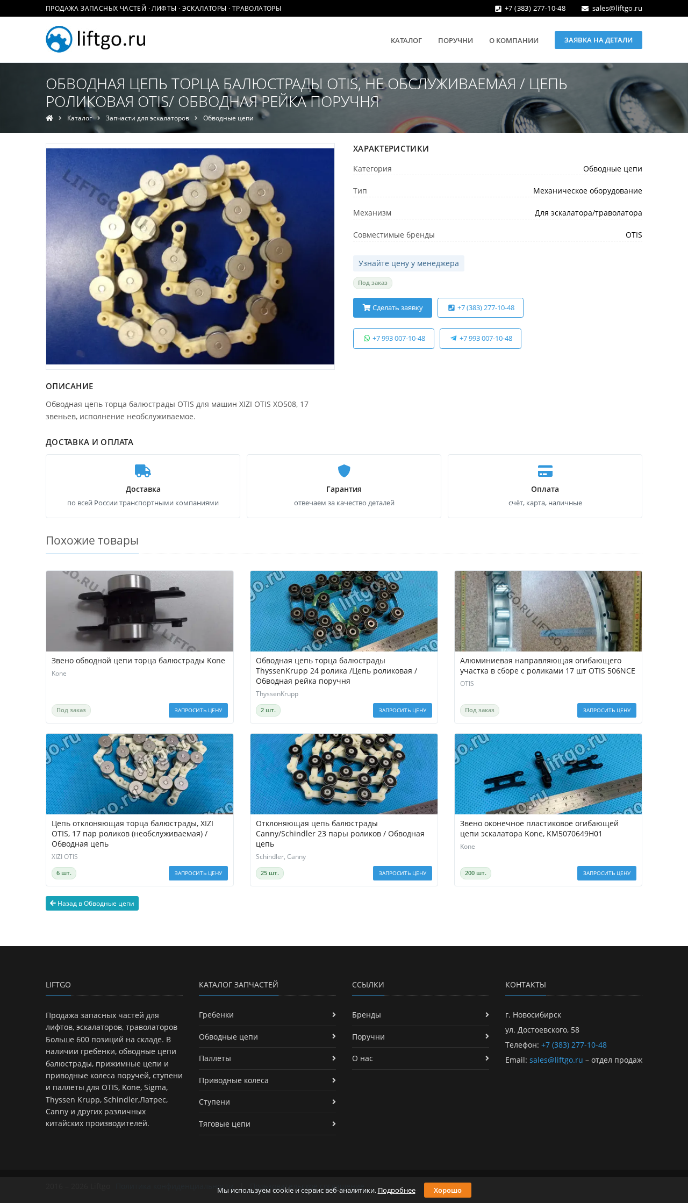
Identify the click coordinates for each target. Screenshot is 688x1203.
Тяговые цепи (224, 1124)
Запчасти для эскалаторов (147, 118)
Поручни (455, 40)
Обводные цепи (228, 118)
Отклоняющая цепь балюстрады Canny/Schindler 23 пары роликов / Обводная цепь (340, 834)
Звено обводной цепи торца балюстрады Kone (138, 660)
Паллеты (215, 1058)
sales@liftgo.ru (617, 8)
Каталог (406, 40)
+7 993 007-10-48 (398, 338)
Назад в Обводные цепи (95, 903)
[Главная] (49, 118)
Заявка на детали (598, 40)
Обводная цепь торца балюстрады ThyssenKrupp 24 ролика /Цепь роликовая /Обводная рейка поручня (336, 671)
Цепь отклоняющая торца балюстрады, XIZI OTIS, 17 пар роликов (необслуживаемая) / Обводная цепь (132, 834)
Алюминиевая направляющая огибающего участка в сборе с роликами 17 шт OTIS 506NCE (547, 666)
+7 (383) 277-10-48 (535, 8)
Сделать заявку (397, 307)
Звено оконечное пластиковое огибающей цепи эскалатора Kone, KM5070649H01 (539, 829)
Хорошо (448, 1190)
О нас (362, 1058)
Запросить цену (198, 710)
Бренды (366, 1014)
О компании (514, 40)
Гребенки (216, 1014)
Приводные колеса (234, 1080)
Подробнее (396, 1190)
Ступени (214, 1102)
